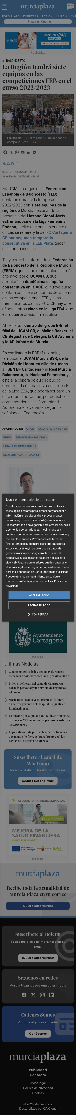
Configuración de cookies (37, 581)
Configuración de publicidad (51, 571)
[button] (37, 614)
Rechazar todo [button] (39, 605)
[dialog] (38, 558)
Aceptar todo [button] (39, 595)
